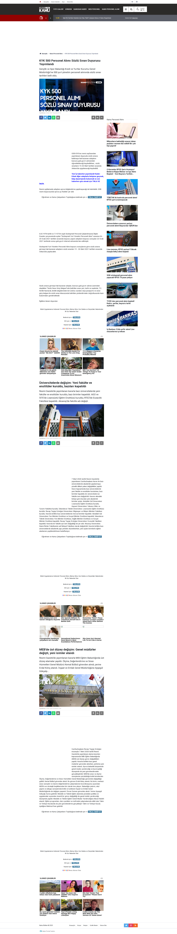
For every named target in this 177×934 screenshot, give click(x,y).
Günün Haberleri (55, 2)
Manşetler (46, 2)
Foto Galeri (58, 9)
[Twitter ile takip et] (126, 925)
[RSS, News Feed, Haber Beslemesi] (135, 925)
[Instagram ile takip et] (131, 925)
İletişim (85, 925)
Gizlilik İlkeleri (94, 925)
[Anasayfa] (40, 2)
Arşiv (63, 2)
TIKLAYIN (76, 317)
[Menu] (125, 9)
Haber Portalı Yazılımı (48, 931)
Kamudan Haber (80, 9)
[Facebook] (41, 117)
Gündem (68, 9)
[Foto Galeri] (137, 2)
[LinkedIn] (49, 117)
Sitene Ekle (70, 2)
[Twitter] (45, 117)
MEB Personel (94, 9)
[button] (93, 117)
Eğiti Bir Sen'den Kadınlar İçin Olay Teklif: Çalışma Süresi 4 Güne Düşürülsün (87, 18)
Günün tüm (131, 18)
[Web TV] (132, 2)
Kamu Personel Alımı (110, 9)
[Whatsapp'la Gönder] (53, 117)
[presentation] (46, 18)
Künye (79, 925)
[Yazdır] (58, 117)
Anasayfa (72, 925)
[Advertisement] (88, 37)
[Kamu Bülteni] (44, 9)
